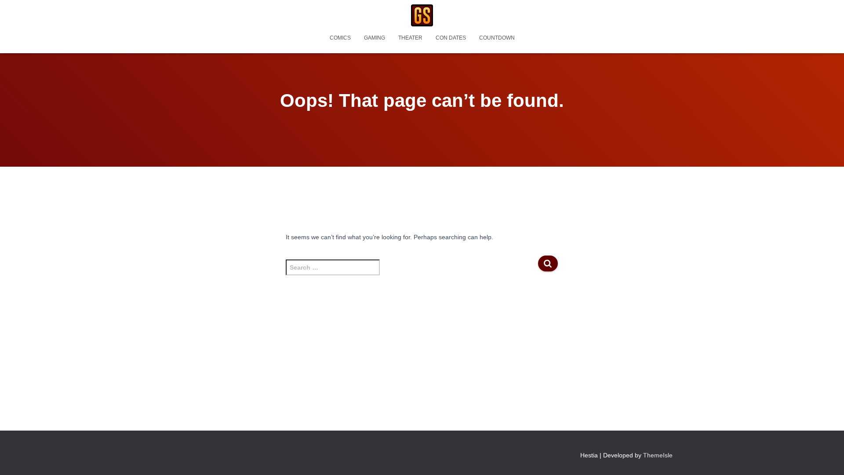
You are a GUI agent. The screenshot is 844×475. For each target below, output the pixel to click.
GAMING (374, 38)
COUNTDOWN (497, 38)
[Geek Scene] (422, 15)
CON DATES (451, 38)
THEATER (410, 38)
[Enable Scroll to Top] (826, 457)
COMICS (340, 38)
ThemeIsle (658, 455)
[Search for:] (412, 271)
